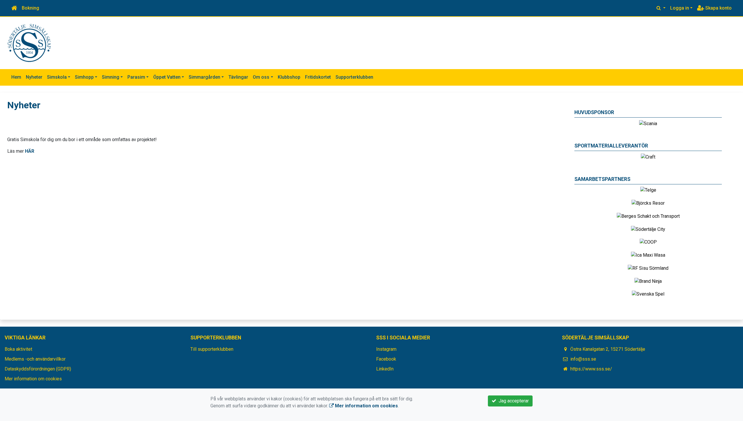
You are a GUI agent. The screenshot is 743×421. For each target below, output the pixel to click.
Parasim (136, 77)
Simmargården (204, 77)
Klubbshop (289, 77)
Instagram (386, 349)
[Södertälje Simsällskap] (29, 42)
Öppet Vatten (167, 77)
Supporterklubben (354, 77)
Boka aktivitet (18, 349)
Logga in (679, 8)
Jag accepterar (512, 401)
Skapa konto (718, 8)
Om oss (261, 77)
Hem (16, 77)
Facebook (386, 359)
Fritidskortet (318, 77)
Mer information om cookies (33, 379)
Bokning (30, 8)
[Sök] (661, 8)
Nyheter (34, 77)
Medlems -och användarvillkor (35, 359)
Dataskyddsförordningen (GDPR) (38, 369)
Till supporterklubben (211, 349)
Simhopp (84, 77)
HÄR (29, 151)
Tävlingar (238, 77)
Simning (110, 77)
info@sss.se (583, 359)
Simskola (57, 77)
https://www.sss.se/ (591, 369)
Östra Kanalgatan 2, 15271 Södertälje (607, 349)
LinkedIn (385, 369)
